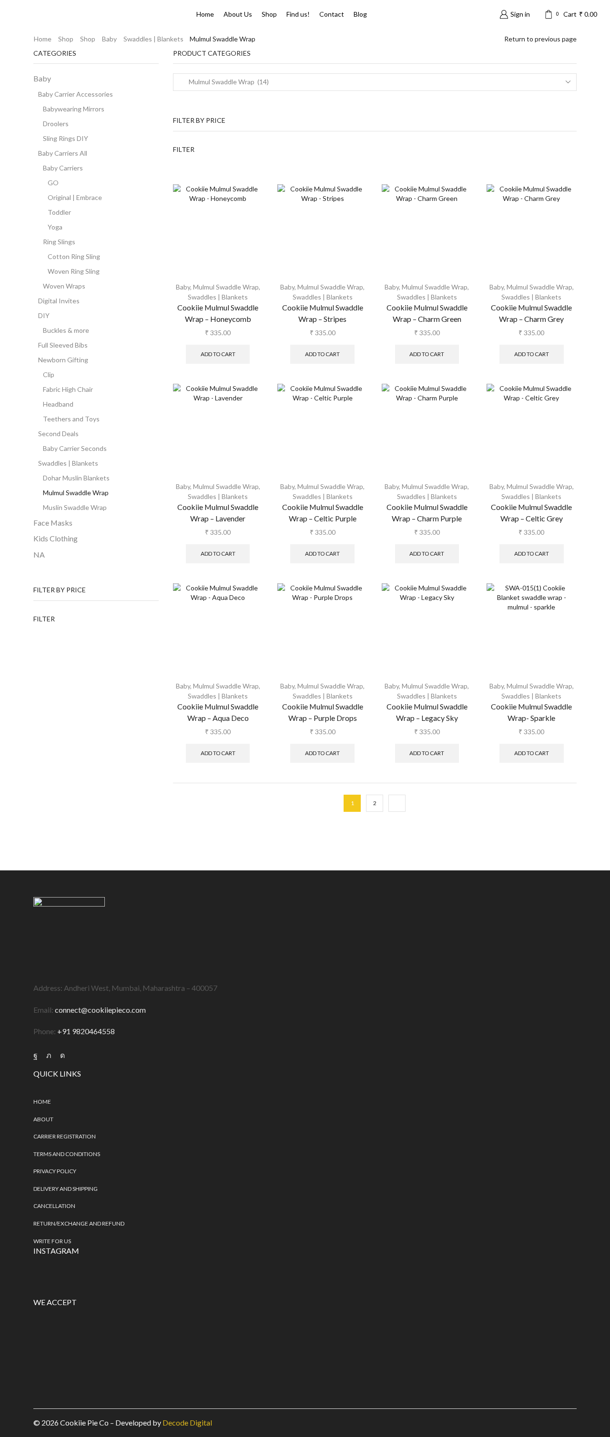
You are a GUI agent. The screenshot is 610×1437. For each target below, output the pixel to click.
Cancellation (54, 1205)
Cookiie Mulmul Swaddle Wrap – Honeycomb (217, 313)
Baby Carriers (63, 168)
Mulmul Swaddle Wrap (226, 287)
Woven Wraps (64, 286)
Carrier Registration (64, 1136)
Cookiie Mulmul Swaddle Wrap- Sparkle (531, 712)
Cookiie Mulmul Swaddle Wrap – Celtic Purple (322, 512)
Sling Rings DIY (65, 138)
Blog (360, 14)
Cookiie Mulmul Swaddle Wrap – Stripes (322, 313)
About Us (238, 14)
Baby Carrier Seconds (75, 448)
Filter (183, 149)
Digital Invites (59, 301)
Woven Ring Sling (74, 271)
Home (205, 14)
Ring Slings (59, 242)
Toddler (59, 212)
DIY (44, 315)
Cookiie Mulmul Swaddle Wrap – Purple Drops (322, 712)
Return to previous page (540, 39)
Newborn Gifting (63, 360)
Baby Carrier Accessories (75, 94)
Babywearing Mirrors (73, 109)
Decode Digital (187, 1422)
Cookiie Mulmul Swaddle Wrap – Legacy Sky (427, 712)
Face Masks (52, 522)
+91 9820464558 (86, 1031)
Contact (331, 14)
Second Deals (58, 433)
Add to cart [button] (218, 354)
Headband (58, 404)
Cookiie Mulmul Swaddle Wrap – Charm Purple (427, 512)
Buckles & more (66, 330)
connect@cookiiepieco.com (100, 1009)
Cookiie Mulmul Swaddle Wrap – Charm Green (427, 313)
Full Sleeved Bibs (63, 345)
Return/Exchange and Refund (78, 1223)
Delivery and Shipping (65, 1188)
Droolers (56, 124)
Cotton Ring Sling (74, 256)
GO (53, 183)
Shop (269, 14)
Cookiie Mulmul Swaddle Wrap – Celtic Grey (531, 512)
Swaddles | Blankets (153, 39)
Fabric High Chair (68, 389)
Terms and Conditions (66, 1154)
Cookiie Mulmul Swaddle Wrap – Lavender (217, 512)
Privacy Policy (54, 1171)
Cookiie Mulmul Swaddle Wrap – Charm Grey (531, 313)
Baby (109, 39)
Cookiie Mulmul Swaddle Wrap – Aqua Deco (217, 712)
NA (39, 554)
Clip (48, 374)
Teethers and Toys (71, 419)
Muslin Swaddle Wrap (75, 507)
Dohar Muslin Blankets (76, 478)
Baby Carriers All (62, 153)
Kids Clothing (55, 538)
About (43, 1119)
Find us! (298, 14)
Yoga (55, 227)
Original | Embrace (75, 197)
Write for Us (52, 1241)
